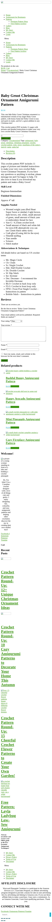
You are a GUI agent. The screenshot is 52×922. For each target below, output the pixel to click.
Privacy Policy (11, 857)
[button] (26, 38)
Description (10, 151)
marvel (3, 147)
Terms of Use (11, 859)
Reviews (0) (10, 153)
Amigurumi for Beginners (16, 17)
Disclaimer (10, 861)
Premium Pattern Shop (19, 21)
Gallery (8, 26)
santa (9, 147)
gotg (15, 145)
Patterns (9, 19)
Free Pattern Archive (18, 24)
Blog (8, 28)
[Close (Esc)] (2, 918)
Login (8, 34)
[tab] (23, 151)
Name (4, 345)
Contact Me (10, 32)
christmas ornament (21, 143)
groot (20, 145)
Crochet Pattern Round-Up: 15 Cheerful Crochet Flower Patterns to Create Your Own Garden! (8, 747)
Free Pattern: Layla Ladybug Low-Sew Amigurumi (10, 815)
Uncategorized (12, 70)
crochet (32, 143)
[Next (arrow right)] (4, 920)
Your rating (6, 321)
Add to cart (6, 138)
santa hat (15, 147)
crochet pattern (6, 145)
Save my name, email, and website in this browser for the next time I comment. (18, 355)
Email (4, 349)
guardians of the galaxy (31, 145)
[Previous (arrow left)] (2, 920)
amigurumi (29, 141)
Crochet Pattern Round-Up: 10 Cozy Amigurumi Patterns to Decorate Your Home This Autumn (10, 656)
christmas (9, 143)
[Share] (4, 918)
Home (8, 15)
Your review (6, 325)
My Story (9, 30)
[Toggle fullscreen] (7, 918)
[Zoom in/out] (9, 918)
